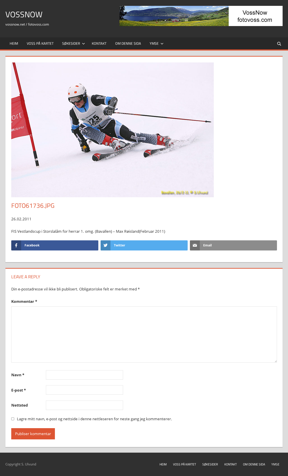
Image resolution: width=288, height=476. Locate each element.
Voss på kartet (40, 43)
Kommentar (24, 301)
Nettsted (19, 405)
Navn (17, 374)
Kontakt (99, 43)
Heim (14, 43)
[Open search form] (279, 43)
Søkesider (71, 43)
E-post (18, 390)
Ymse (154, 43)
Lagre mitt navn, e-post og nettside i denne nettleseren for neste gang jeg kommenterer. (94, 418)
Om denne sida (128, 43)
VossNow (24, 14)
